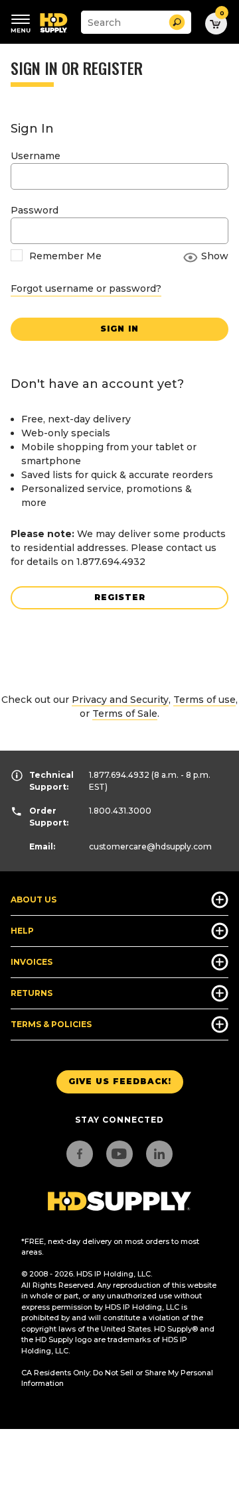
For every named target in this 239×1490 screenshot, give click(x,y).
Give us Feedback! (119, 1081)
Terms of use (204, 700)
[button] (177, 22)
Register (119, 597)
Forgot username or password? (86, 288)
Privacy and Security (120, 700)
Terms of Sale (124, 713)
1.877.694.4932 (119, 775)
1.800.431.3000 (120, 811)
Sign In (119, 329)
